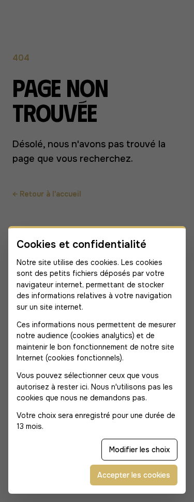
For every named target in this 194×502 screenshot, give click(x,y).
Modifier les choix (139, 449)
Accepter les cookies (133, 475)
